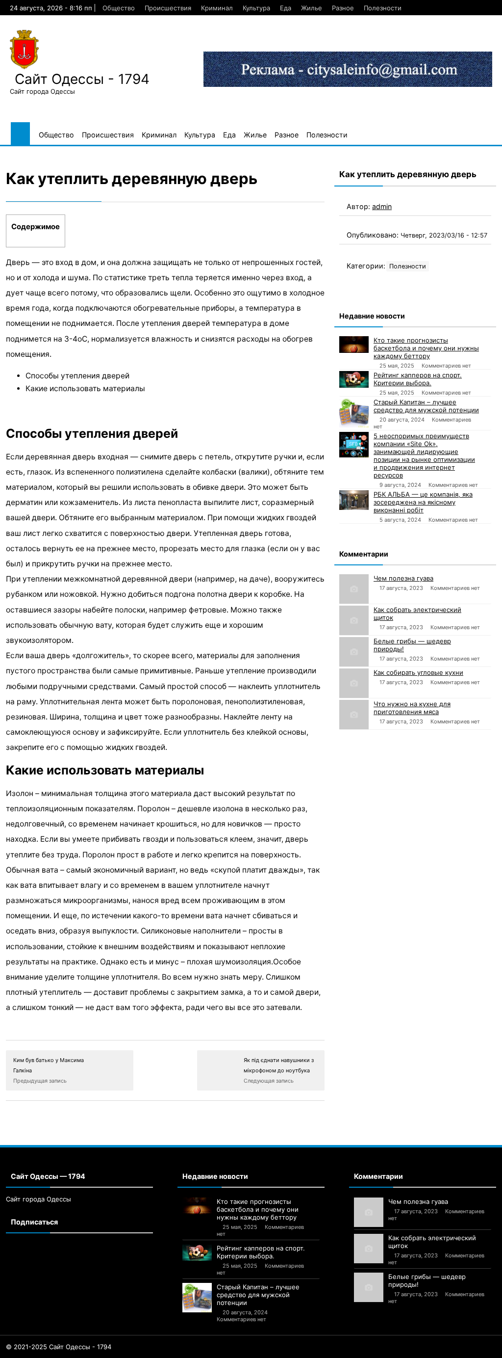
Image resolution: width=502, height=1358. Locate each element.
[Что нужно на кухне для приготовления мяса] (354, 714)
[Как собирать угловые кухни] (354, 683)
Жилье (311, 8)
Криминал (217, 8)
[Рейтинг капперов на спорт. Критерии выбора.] (354, 379)
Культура (256, 8)
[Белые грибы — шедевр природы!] (354, 651)
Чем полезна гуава (403, 578)
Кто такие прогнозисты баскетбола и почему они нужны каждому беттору (426, 348)
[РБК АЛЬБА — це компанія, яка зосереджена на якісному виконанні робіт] (354, 500)
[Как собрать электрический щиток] (354, 620)
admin (382, 206)
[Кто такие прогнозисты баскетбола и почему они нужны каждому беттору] (354, 344)
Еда (285, 8)
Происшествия (168, 8)
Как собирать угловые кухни (418, 672)
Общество (118, 8)
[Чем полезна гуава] (354, 589)
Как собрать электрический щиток (417, 613)
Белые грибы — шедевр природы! (412, 645)
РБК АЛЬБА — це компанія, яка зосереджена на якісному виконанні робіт (423, 502)
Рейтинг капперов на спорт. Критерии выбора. (418, 379)
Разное (343, 8)
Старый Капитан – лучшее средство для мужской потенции (426, 406)
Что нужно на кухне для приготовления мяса (412, 708)
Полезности (383, 8)
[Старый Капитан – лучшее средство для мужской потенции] (354, 412)
